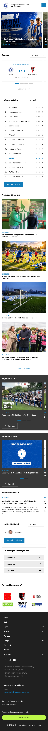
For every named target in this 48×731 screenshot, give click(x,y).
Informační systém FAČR (14, 676)
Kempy (6, 641)
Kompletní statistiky (14, 540)
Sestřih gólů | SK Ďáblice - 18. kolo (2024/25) (20, 473)
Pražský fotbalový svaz (13, 670)
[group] (22, 70)
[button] (17, 83)
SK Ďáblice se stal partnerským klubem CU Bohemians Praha (19, 236)
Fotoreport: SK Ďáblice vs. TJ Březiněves (19, 415)
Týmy (6, 627)
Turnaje (7, 636)
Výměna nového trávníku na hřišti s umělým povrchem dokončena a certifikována (20, 358)
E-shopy (7, 654)
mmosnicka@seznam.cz (16, 692)
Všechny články (24, 368)
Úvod (6, 618)
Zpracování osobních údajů (12, 701)
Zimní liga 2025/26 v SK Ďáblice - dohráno (19, 318)
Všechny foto (10, 426)
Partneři (7, 645)
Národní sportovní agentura (15, 673)
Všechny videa (10, 484)
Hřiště (6, 631)
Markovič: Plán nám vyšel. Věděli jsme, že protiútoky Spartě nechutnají (19, 502)
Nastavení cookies (9, 705)
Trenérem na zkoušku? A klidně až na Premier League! (21, 277)
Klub (5, 622)
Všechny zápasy (24, 89)
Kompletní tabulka (13, 184)
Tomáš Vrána (18, 532)
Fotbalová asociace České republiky (19, 666)
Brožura (7, 650)
